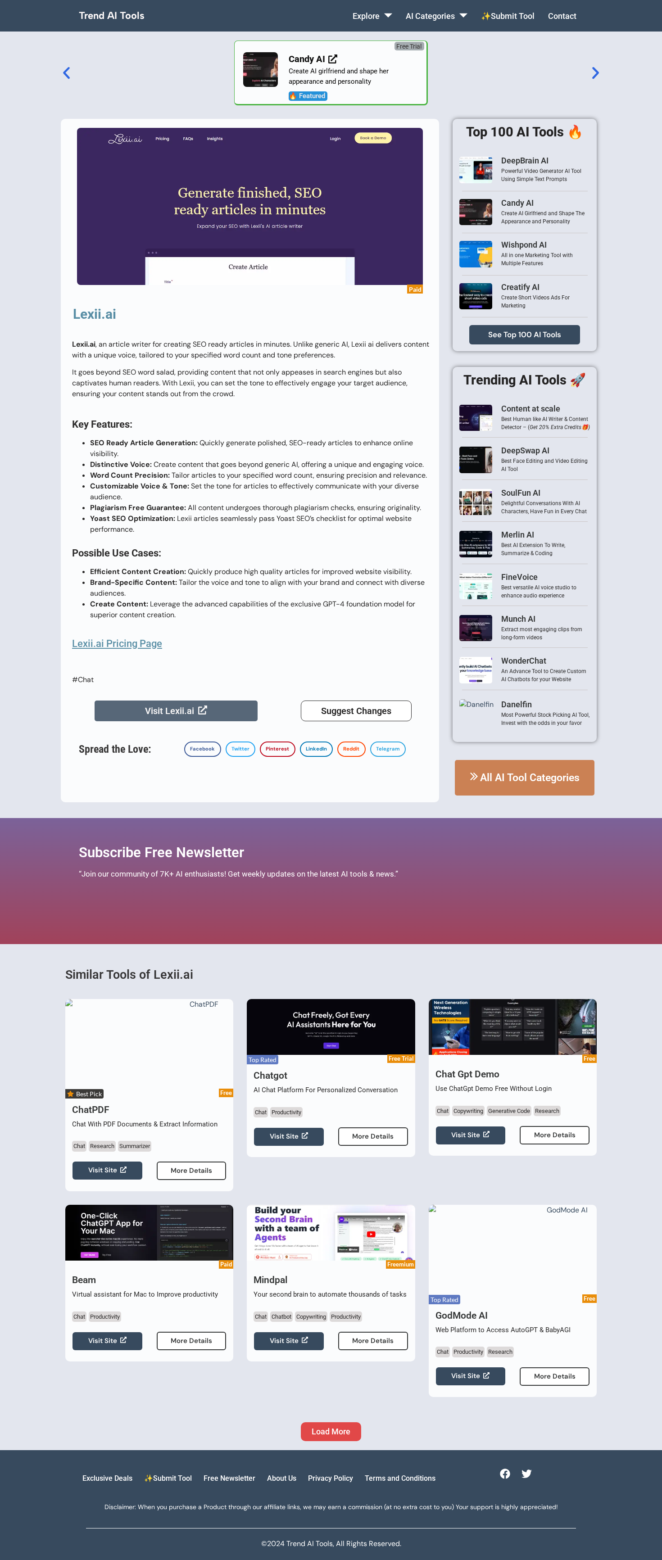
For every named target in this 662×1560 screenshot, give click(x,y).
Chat (79, 1146)
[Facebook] (504, 1474)
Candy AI (517, 203)
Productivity (286, 1112)
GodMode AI (461, 1315)
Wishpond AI (524, 244)
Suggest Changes (356, 710)
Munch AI (518, 619)
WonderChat (523, 660)
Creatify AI (520, 287)
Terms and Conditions (400, 1478)
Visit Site (102, 1170)
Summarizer (134, 1146)
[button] (409, 46)
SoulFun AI (520, 492)
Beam (84, 1280)
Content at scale (530, 408)
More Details (191, 1170)
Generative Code (509, 1111)
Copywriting (468, 1111)
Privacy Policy (330, 1478)
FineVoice (519, 577)
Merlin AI (517, 534)
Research (102, 1146)
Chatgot (270, 1075)
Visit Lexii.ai (169, 710)
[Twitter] (526, 1474)
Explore (366, 16)
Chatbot (281, 1316)
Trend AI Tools (112, 15)
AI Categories (430, 16)
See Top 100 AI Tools (524, 334)
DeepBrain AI (525, 160)
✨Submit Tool (508, 16)
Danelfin (516, 704)
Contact (562, 16)
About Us (281, 1478)
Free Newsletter (229, 1478)
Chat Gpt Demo (467, 1074)
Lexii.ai (94, 314)
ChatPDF (90, 1109)
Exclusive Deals (107, 1478)
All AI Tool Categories (530, 778)
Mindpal (270, 1280)
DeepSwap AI (525, 450)
